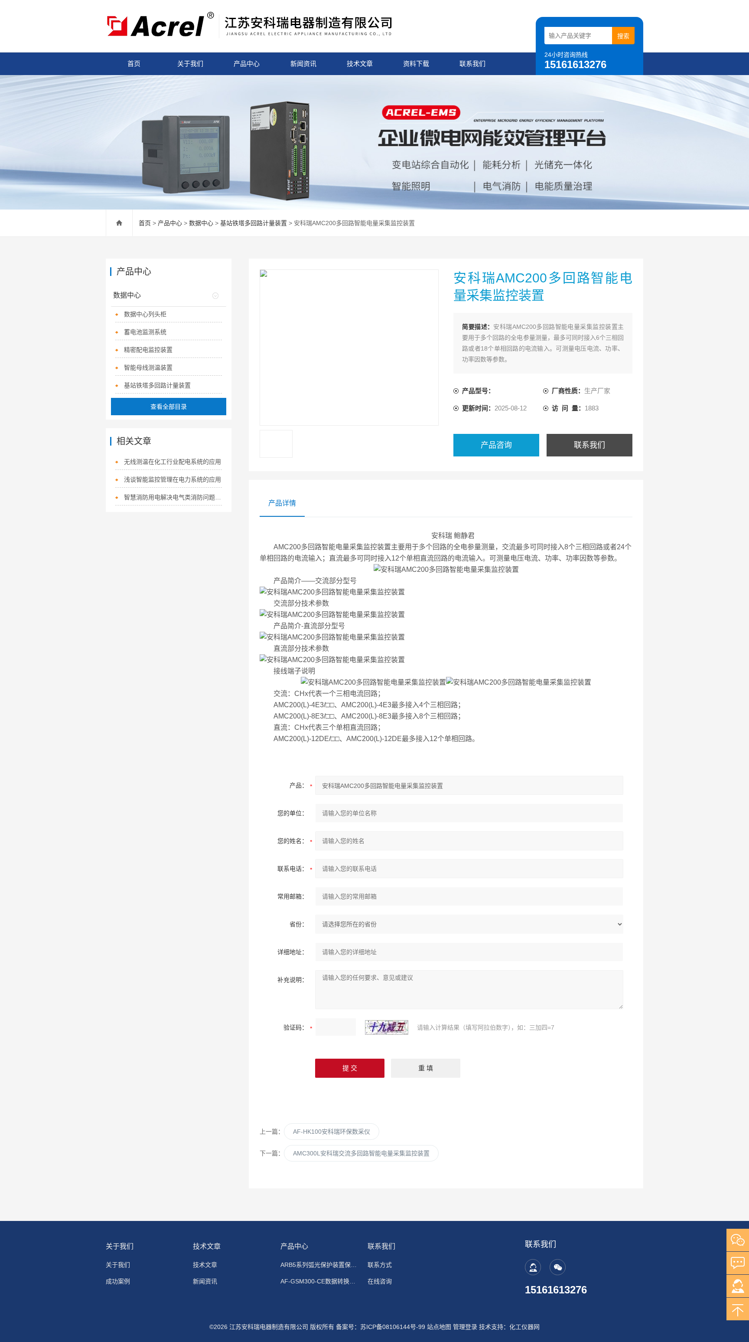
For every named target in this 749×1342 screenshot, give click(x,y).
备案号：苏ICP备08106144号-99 (380, 1326)
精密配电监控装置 (148, 349)
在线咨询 (380, 1281)
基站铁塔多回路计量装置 (253, 223)
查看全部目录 (168, 406)
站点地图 (439, 1326)
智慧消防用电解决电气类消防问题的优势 (173, 497)
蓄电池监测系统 (145, 331)
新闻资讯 (303, 63)
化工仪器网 (524, 1326)
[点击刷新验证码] (386, 1027)
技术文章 (360, 63)
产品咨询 (496, 445)
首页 (133, 63)
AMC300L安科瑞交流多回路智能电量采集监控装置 (361, 1153)
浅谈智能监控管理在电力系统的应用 (172, 479)
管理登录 (465, 1326)
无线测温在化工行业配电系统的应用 (172, 461)
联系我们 (472, 63)
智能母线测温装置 (148, 367)
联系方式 (380, 1264)
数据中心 (201, 223)
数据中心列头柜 (145, 314)
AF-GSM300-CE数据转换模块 (318, 1281)
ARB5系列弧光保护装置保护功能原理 (318, 1264)
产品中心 (247, 63)
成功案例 (118, 1281)
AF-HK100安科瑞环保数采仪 (331, 1131)
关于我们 (190, 63)
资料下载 (416, 63)
